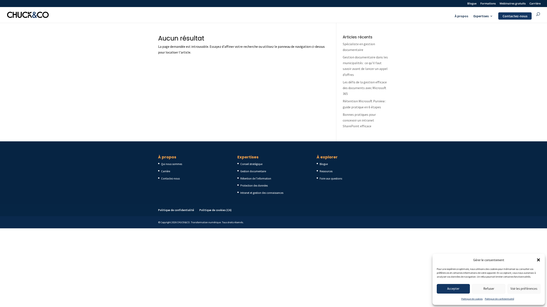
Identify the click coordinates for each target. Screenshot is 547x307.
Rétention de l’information (255, 178)
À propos (461, 16)
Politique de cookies (472, 298)
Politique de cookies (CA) (215, 210)
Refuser (488, 289)
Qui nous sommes (171, 164)
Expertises (481, 16)
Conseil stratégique (251, 164)
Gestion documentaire (253, 171)
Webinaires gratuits (513, 3)
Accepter (453, 289)
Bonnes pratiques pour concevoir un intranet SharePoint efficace (359, 120)
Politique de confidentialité (499, 298)
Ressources (326, 171)
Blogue (471, 3)
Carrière (535, 3)
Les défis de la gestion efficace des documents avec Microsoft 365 (365, 88)
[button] (538, 260)
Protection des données (254, 185)
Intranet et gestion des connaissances (261, 193)
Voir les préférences (523, 289)
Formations (488, 3)
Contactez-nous (515, 16)
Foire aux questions (331, 178)
